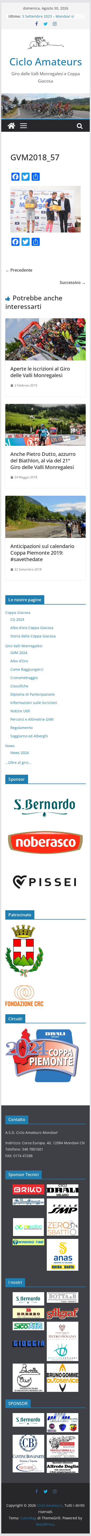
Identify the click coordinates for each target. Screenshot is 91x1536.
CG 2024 (17, 619)
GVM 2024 (18, 652)
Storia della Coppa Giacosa (33, 636)
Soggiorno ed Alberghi (29, 736)
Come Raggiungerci (26, 669)
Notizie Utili (20, 711)
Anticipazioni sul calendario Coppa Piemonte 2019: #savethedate (42, 553)
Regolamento (21, 727)
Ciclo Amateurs (45, 61)
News (10, 745)
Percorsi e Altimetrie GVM (32, 719)
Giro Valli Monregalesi (23, 645)
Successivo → (73, 282)
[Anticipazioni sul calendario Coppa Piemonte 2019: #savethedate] (45, 499)
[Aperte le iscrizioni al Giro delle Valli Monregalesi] (45, 322)
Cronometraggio (24, 677)
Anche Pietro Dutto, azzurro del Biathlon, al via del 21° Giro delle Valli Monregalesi (43, 461)
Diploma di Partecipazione (32, 694)
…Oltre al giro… (18, 762)
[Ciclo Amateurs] (45, 97)
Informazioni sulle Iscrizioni (33, 702)
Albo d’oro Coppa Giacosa (31, 627)
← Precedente (18, 270)
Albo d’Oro (19, 661)
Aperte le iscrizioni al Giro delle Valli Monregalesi (40, 372)
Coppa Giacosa (17, 612)
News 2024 (19, 752)
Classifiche (19, 686)
